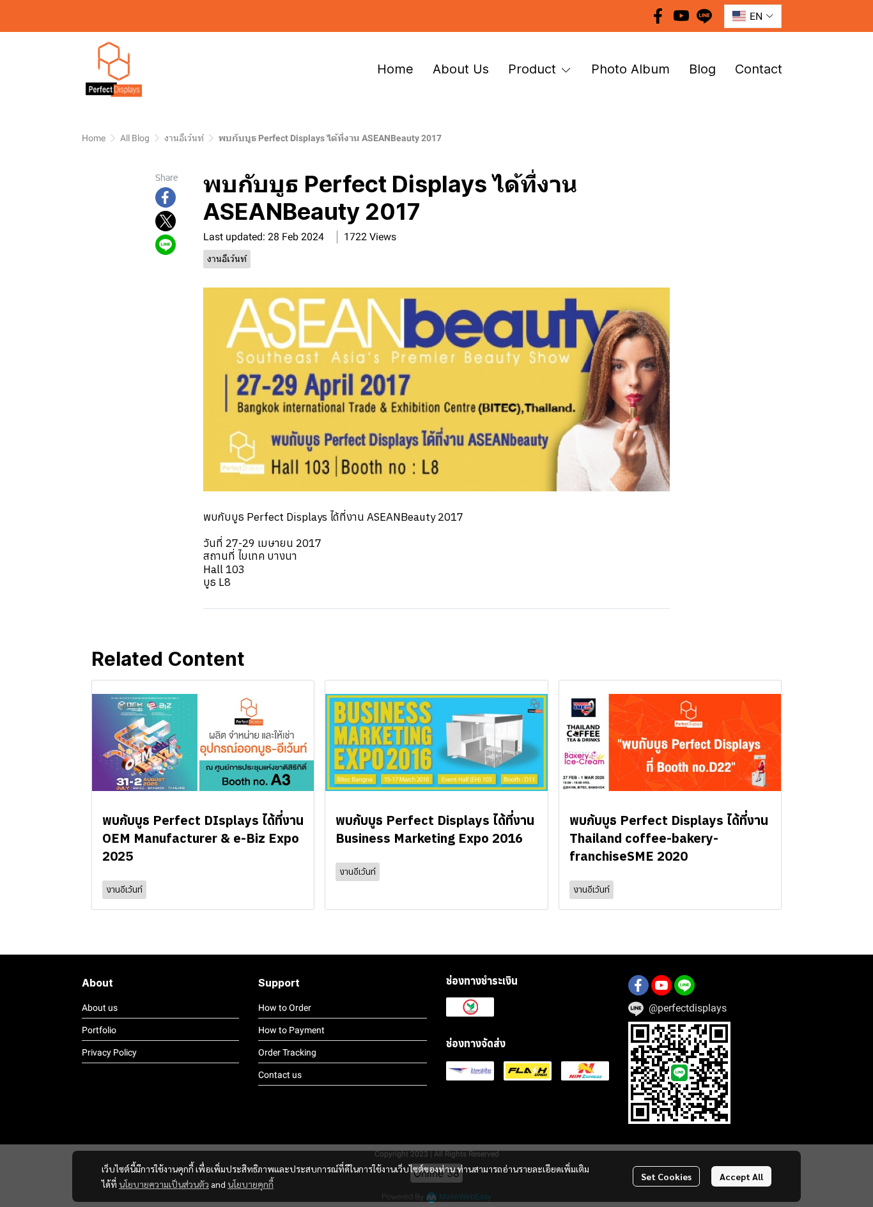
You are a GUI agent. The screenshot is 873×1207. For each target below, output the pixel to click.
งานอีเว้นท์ (184, 138)
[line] (704, 16)
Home (93, 138)
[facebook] (658, 16)
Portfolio (99, 1030)
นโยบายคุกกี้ (251, 1184)
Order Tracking (287, 1052)
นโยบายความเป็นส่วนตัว (164, 1184)
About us (100, 1008)
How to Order (284, 1008)
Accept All (741, 1176)
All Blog (135, 138)
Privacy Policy (109, 1052)
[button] (753, 16)
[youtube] (681, 16)
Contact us (280, 1075)
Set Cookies (666, 1176)
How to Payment (291, 1030)
